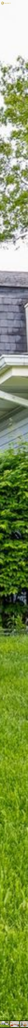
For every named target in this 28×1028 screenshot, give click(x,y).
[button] (14, 1024)
